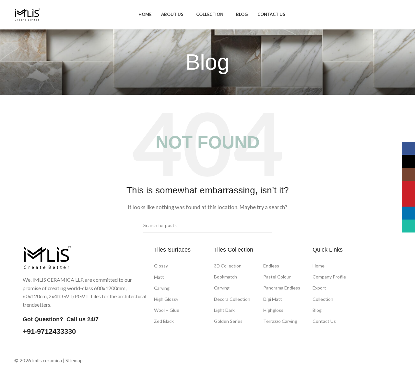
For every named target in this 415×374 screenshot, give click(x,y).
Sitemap (74, 360)
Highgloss (273, 310)
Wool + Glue (166, 310)
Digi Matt (272, 299)
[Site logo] (27, 14)
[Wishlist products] (398, 14)
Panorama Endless (281, 288)
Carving (162, 288)
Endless (271, 265)
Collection (323, 299)
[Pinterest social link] (314, 361)
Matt (159, 277)
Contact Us (324, 321)
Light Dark (224, 310)
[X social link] (289, 361)
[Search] (386, 14)
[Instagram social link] (297, 361)
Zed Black (164, 321)
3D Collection (228, 265)
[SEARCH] (264, 225)
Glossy (161, 265)
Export (319, 288)
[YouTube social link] (306, 361)
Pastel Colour (277, 276)
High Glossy (166, 299)
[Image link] (47, 257)
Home (319, 265)
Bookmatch (225, 277)
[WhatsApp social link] (330, 361)
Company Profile (329, 277)
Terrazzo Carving (280, 321)
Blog (317, 310)
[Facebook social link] (281, 361)
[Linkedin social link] (322, 361)
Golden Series (228, 321)
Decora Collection (232, 299)
